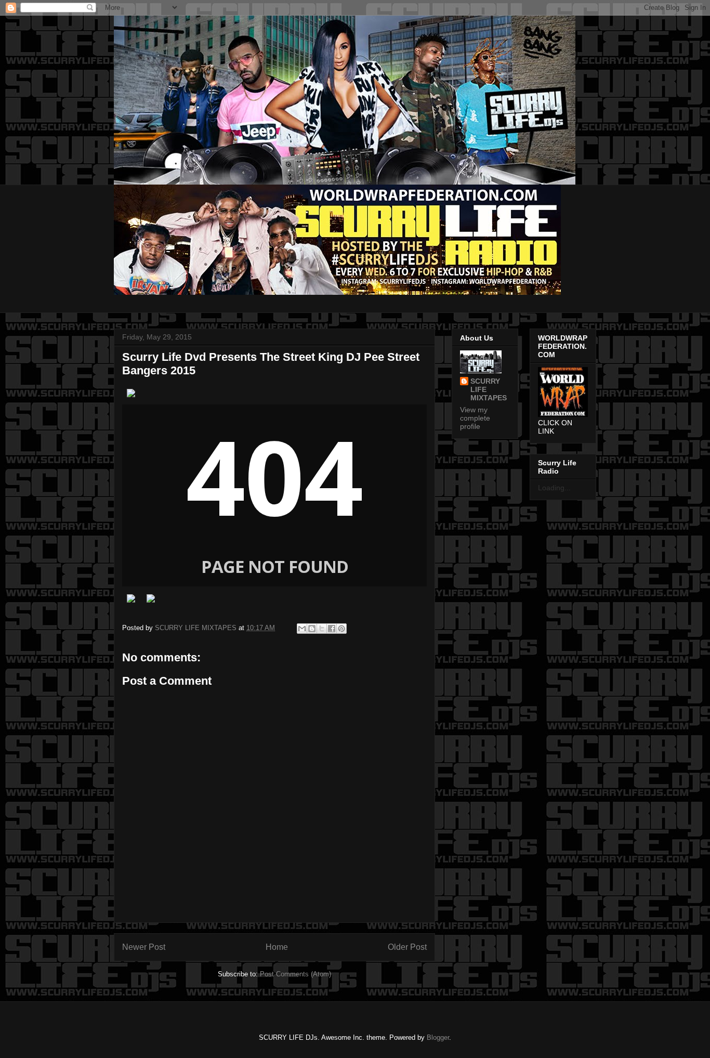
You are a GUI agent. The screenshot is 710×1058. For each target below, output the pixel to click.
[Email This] (302, 628)
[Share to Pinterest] (341, 628)
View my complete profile (475, 418)
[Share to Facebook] (331, 628)
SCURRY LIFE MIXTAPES (488, 389)
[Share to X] (322, 628)
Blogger (438, 1037)
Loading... (554, 488)
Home (277, 947)
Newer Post (143, 947)
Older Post (407, 947)
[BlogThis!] (312, 628)
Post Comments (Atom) (295, 974)
